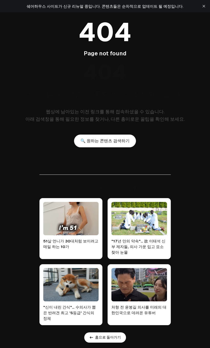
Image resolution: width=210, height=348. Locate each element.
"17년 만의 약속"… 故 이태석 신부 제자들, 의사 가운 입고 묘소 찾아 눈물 (138, 246)
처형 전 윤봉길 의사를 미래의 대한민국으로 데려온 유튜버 (138, 310)
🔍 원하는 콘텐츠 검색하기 (105, 140)
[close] (204, 6)
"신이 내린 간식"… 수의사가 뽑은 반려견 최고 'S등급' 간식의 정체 (69, 313)
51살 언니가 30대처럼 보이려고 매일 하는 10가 (70, 244)
